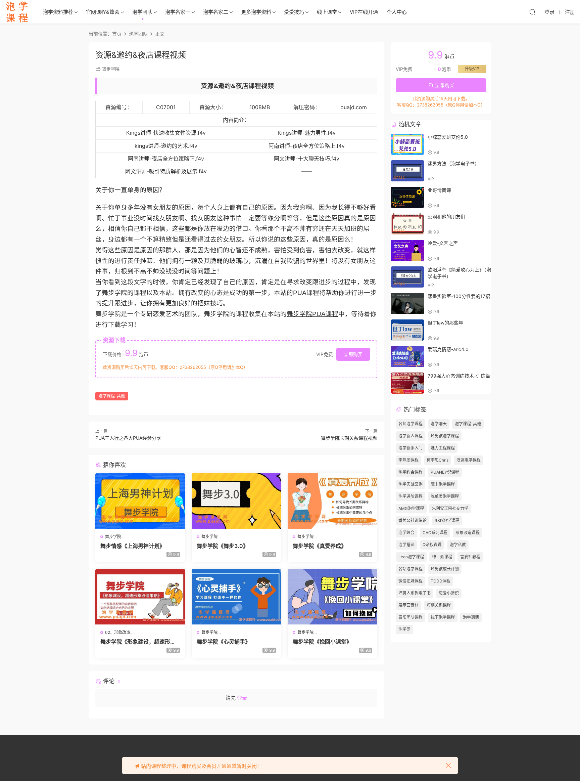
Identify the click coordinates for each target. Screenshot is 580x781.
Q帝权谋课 (432, 544)
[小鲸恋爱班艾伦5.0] (407, 144)
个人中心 (397, 12)
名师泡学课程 (410, 423)
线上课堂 (327, 12)
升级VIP (472, 68)
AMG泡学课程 (411, 508)
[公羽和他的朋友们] (407, 223)
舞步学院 (110, 69)
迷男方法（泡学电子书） (453, 163)
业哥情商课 (439, 190)
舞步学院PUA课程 (312, 313)
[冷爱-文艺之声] (407, 250)
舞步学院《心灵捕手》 (223, 641)
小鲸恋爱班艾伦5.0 (448, 137)
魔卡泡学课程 (443, 484)
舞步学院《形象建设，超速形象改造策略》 (138, 641)
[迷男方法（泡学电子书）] (407, 170)
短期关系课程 (439, 605)
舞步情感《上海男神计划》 (132, 546)
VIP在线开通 (364, 12)
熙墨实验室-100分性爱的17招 (459, 296)
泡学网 (404, 629)
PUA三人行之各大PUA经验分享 (128, 438)
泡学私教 (458, 544)
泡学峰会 (406, 532)
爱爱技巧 (294, 12)
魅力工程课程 (443, 447)
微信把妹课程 (410, 580)
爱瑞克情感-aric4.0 (448, 349)
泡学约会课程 (410, 472)
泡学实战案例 (410, 484)
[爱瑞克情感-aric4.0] (407, 356)
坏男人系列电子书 (414, 593)
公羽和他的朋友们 (446, 216)
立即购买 (353, 354)
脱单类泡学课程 (445, 496)
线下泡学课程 (443, 617)
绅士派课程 (442, 556)
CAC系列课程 (435, 532)
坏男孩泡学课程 (445, 435)
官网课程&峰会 (102, 12)
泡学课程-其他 (112, 395)
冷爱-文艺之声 (443, 243)
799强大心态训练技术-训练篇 (459, 376)
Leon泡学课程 (411, 556)
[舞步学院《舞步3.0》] (236, 501)
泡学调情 (471, 617)
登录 (242, 698)
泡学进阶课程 (410, 496)
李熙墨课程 (408, 460)
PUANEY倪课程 (445, 472)
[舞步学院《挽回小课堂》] (332, 596)
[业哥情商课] (407, 197)
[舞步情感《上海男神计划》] (140, 501)
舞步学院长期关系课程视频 (349, 438)
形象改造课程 (467, 532)
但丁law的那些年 (445, 323)
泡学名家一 (177, 12)
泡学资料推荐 (58, 12)
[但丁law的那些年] (407, 330)
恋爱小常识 (449, 593)
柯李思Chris (437, 460)
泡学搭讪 (406, 544)
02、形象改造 (117, 632)
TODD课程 (440, 580)
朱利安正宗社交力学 (450, 508)
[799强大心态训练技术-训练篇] (407, 383)
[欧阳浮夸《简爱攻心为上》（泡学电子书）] (407, 277)
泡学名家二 (215, 12)
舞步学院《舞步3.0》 (222, 546)
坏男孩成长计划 (445, 568)
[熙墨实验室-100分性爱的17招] (407, 303)
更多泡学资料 (256, 12)
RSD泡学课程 (447, 520)
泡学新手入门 (410, 447)
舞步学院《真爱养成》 (319, 546)
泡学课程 (17, 12)
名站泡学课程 (410, 568)
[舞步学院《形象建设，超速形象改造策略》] (140, 596)
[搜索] (532, 12)
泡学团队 (142, 12)
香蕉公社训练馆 (412, 520)
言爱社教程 (470, 556)
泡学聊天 (439, 423)
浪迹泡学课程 (468, 460)
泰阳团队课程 (410, 617)
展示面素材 (408, 605)
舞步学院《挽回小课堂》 (322, 641)
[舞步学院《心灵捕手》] (236, 596)
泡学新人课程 (410, 435)
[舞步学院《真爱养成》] (332, 501)
